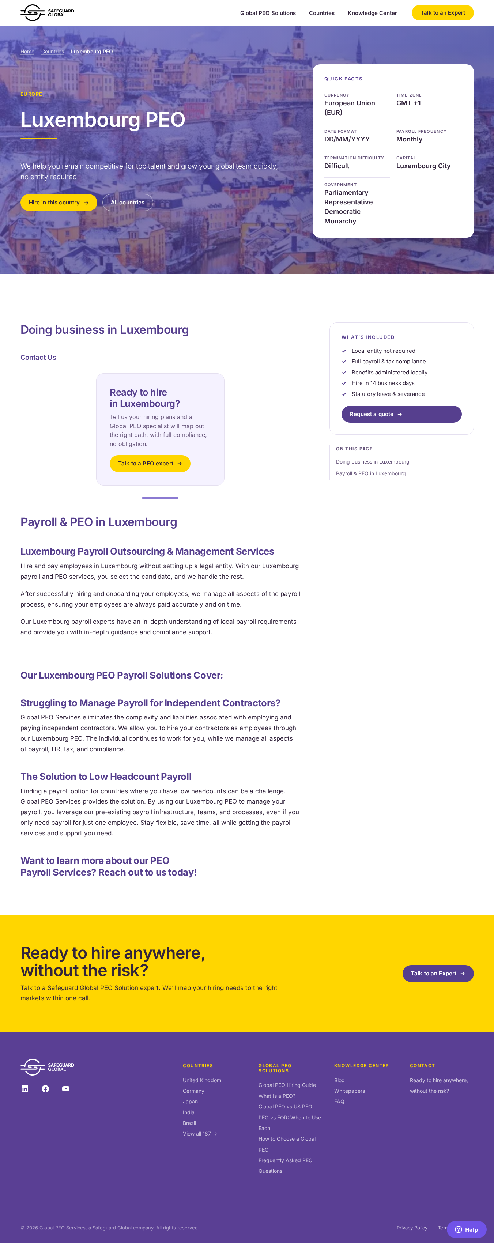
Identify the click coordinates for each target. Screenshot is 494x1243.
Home (27, 51)
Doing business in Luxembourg (373, 461)
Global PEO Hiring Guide (287, 1085)
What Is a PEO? (277, 1096)
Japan (190, 1101)
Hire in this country (54, 202)
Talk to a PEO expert (145, 463)
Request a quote (371, 414)
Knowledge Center (372, 13)
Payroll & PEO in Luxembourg (371, 474)
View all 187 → (200, 1133)
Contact (422, 1065)
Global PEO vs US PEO (285, 1106)
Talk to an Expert (443, 12)
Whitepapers (349, 1091)
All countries (128, 202)
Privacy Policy (412, 1228)
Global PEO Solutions (268, 13)
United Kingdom (202, 1080)
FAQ (339, 1101)
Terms (445, 1228)
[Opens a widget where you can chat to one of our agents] (466, 1230)
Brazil (189, 1123)
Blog (339, 1080)
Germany (193, 1091)
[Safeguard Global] (47, 12)
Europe (31, 94)
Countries (322, 13)
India (189, 1112)
